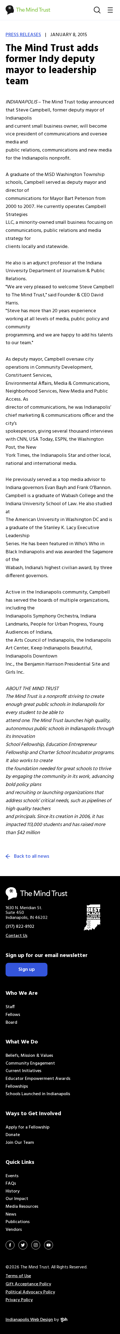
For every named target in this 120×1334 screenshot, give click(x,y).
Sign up (26, 970)
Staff (10, 1007)
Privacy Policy (19, 1300)
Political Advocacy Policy (30, 1292)
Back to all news (31, 856)
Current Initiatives (23, 1071)
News (11, 1214)
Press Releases (23, 35)
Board (11, 1022)
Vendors (14, 1229)
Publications (18, 1222)
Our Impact (17, 1198)
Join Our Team (20, 1142)
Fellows (13, 1014)
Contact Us (16, 935)
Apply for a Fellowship (27, 1127)
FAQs (11, 1183)
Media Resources (22, 1206)
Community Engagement (30, 1063)
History (13, 1191)
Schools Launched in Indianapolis (38, 1094)
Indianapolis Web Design (29, 1319)
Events (12, 1176)
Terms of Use (18, 1276)
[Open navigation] (110, 10)
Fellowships (17, 1086)
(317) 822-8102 (20, 926)
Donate (13, 1135)
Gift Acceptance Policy (28, 1284)
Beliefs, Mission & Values (29, 1055)
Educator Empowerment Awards (38, 1078)
